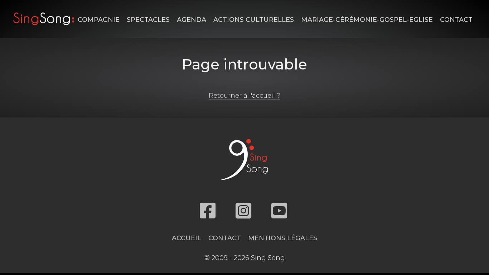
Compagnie (99, 20)
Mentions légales (282, 238)
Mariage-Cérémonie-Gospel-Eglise (367, 20)
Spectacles (148, 20)
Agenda (191, 20)
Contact (456, 20)
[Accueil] (43, 19)
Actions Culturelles (253, 20)
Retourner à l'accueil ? (244, 96)
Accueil (186, 238)
